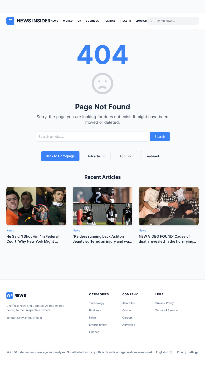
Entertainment (98, 324)
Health (126, 20)
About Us (128, 303)
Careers (127, 317)
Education (143, 20)
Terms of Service (166, 310)
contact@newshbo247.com (24, 317)
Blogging (125, 156)
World (68, 20)
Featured (152, 156)
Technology (96, 303)
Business (92, 20)
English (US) (164, 352)
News (54, 20)
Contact (127, 310)
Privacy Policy (164, 303)
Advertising (97, 156)
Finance (94, 332)
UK (79, 20)
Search (160, 137)
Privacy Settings (188, 352)
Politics (110, 20)
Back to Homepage (60, 156)
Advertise (128, 324)
